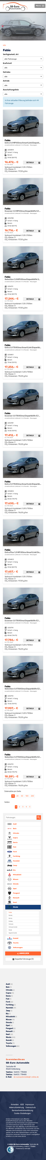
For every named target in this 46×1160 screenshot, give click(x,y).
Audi (15, 824)
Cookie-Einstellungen (22, 1113)
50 (22, 796)
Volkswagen (18, 947)
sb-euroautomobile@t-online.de (26, 1077)
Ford (15, 851)
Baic (15, 828)
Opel (15, 888)
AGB (22, 1105)
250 (32, 796)
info (4, 45)
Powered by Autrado (23, 1148)
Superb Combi (13, 933)
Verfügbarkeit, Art (11, 54)
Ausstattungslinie (11, 90)
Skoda (15, 907)
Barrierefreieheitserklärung (22, 1110)
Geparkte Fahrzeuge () (24, 959)
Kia (14, 870)
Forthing (16, 856)
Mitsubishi (17, 875)
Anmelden (15, 1105)
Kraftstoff (7, 63)
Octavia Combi (13, 927)
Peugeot (16, 893)
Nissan (15, 879)
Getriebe (6, 72)
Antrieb (6, 81)
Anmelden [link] (24, 953)
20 (17, 796)
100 (27, 796)
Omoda (16, 884)
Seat (15, 902)
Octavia (11, 924)
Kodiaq (11, 921)
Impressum (29, 1105)
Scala (10, 930)
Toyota (16, 943)
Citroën (16, 833)
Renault (16, 898)
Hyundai (16, 861)
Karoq (10, 918)
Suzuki (15, 938)
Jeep (15, 865)
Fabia (10, 912)
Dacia (15, 842)
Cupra (15, 838)
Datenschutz (31, 1107)
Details (30, 163)
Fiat (14, 847)
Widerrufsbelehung (16, 1107)
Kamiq (10, 915)
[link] (39, 163)
